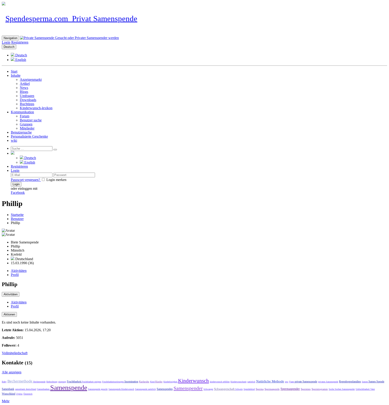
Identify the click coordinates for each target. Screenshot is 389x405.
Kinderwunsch (193, 381)
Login (6, 42)
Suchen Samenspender (345, 389)
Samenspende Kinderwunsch (121, 389)
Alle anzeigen (11, 372)
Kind (152, 381)
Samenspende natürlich (145, 389)
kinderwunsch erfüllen (220, 381)
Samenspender (188, 388)
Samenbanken (43, 389)
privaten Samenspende (328, 381)
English (20, 60)
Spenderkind (249, 389)
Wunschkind (8, 393)
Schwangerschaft (224, 389)
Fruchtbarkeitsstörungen (113, 381)
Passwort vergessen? (26, 180)
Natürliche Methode (270, 381)
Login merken (55, 180)
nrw (286, 381)
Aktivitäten (19, 271)
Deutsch (9, 47)
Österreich (27, 394)
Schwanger (208, 389)
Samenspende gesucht (98, 389)
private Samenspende (306, 381)
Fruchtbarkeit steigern (91, 381)
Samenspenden (165, 389)
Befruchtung (51, 381)
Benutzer (17, 219)
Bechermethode (20, 381)
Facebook (18, 192)
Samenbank (8, 389)
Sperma (260, 389)
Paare (292, 381)
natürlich (251, 381)
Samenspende (68, 387)
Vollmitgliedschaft (14, 353)
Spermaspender (290, 389)
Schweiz (239, 389)
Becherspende (39, 381)
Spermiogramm (320, 389)
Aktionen (9, 314)
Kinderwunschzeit (239, 381)
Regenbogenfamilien (350, 381)
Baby (4, 381)
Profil (15, 275)
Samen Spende (376, 381)
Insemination (131, 381)
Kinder (159, 381)
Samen (365, 381)
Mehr (5, 401)
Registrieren (19, 42)
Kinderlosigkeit (170, 381)
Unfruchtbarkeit (363, 389)
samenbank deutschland (25, 389)
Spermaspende (272, 389)
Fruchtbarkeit (74, 381)
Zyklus (19, 394)
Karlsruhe (144, 381)
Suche (332, 389)
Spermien (306, 389)
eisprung (62, 381)
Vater (372, 389)
